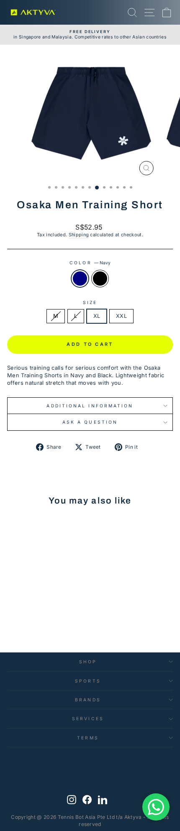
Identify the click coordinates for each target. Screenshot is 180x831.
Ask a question (90, 421)
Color (90, 262)
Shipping (79, 235)
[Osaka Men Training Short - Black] (43, 613)
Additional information (89, 405)
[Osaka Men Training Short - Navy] (34, 613)
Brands (88, 699)
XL (96, 316)
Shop (88, 661)
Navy (80, 278)
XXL (121, 316)
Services (88, 718)
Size (90, 302)
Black (100, 278)
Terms (87, 737)
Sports (88, 680)
